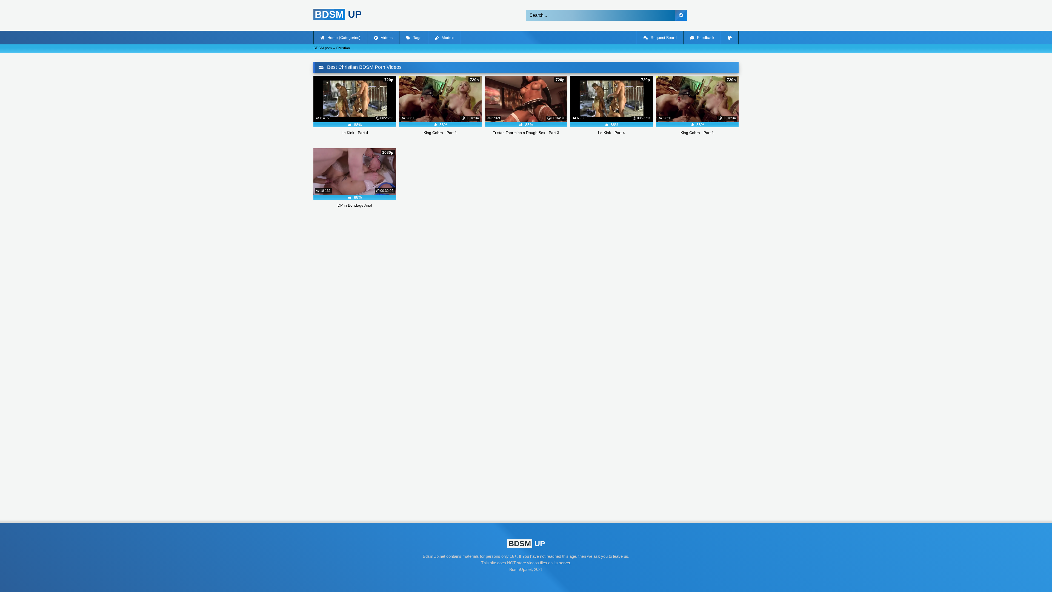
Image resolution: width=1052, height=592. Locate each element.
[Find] (681, 15)
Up (338, 14)
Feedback (705, 37)
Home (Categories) (343, 37)
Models (447, 37)
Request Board (663, 37)
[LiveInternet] (526, 580)
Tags (416, 37)
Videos (386, 37)
